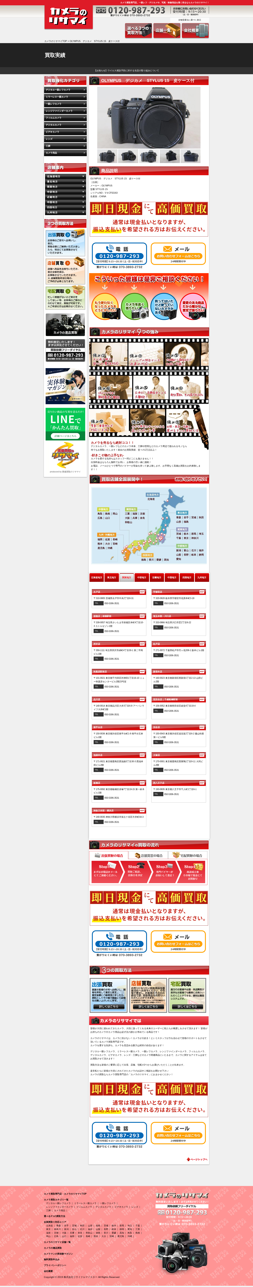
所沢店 (118, 644)
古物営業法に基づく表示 (189, 20)
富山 (74, 1229)
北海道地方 (96, 577)
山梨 (98, 1229)
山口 (64, 1236)
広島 (56, 1236)
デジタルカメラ (53, 125)
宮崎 (111, 1236)
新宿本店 (178, 671)
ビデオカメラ (52, 132)
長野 (106, 1229)
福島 (98, 1225)
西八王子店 (178, 783)
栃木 (114, 1225)
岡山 (48, 1236)
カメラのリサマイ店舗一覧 (57, 1242)
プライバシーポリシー (55, 1265)
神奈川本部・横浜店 (118, 810)
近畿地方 (156, 577)
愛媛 (114, 1233)
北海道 (49, 1225)
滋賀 (48, 1233)
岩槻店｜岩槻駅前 (118, 616)
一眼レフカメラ (53, 104)
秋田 (82, 1225)
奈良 (80, 1233)
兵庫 (72, 1233)
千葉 (137, 1225)
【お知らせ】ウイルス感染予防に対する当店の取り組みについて (126, 70)
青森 (58, 1225)
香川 (106, 1233)
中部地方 (141, 577)
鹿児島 (120, 1236)
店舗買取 (148, 855)
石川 (82, 1229)
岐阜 (114, 1229)
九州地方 (201, 577)
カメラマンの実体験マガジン (58, 1253)
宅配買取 (187, 855)
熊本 (96, 1236)
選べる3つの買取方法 (54, 1216)
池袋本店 (118, 755)
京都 (56, 1233)
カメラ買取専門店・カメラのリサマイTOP (65, 1194)
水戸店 (118, 592)
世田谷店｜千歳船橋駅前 (178, 699)
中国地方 (171, 577)
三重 (137, 1229)
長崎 (88, 1236)
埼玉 (130, 1225)
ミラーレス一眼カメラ (57, 97)
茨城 (106, 1225)
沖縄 (130, 1236)
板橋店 (118, 783)
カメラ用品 (51, 153)
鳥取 (130, 1233)
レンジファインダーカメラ (59, 111)
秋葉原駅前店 (118, 671)
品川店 (118, 699)
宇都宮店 (178, 592)
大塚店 (178, 755)
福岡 (72, 1236)
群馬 (122, 1225)
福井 (90, 1229)
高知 (122, 1233)
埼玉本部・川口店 (178, 616)
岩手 (66, 1225)
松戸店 (178, 644)
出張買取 (108, 855)
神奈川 (57, 1229)
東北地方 (111, 577)
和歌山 (89, 1233)
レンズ (49, 139)
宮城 (74, 1225)
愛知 (130, 1229)
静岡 (122, 1229)
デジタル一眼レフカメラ (58, 89)
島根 (137, 1233)
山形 (90, 1225)
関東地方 (126, 577)
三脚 (48, 146)
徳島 (98, 1233)
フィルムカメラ (53, 117)
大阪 (64, 1233)
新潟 (66, 1229)
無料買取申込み (52, 1259)
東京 (48, 1229)
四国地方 (186, 577)
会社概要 (48, 1271)
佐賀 (80, 1236)
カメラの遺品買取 (53, 1248)
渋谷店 (178, 727)
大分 (104, 1236)
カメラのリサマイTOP (55, 41)
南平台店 (118, 727)
